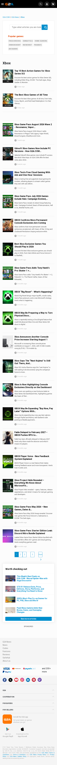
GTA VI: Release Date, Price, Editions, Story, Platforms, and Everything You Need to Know (30, 589)
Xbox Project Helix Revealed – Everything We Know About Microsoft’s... (29, 483)
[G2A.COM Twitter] (10, 680)
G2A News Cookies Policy (18, 756)
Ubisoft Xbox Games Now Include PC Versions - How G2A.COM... (32, 149)
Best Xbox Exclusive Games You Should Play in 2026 (30, 245)
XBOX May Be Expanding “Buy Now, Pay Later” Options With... (33, 410)
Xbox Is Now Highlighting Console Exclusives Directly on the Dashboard (32, 386)
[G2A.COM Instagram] (22, 680)
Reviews (6, 654)
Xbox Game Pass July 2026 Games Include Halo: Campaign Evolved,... (31, 197)
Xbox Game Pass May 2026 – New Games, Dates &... (31, 508)
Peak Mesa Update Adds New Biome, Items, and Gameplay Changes (29, 610)
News (5, 645)
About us (6, 661)
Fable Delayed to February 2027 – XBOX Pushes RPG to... (30, 433)
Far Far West (27, 45)
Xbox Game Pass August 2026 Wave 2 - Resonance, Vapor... (33, 125)
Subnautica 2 (28, 41)
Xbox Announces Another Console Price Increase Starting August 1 (31, 338)
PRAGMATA (38, 45)
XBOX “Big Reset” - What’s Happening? (33, 292)
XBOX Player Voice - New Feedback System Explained (31, 457)
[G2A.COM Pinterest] (34, 680)
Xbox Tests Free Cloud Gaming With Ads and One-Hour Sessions (32, 173)
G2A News (15, 17)
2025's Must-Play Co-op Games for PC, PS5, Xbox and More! (32, 599)
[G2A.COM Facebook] (5, 680)
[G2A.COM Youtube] (16, 680)
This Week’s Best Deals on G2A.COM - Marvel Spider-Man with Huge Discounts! (32, 578)
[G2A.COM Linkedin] (28, 680)
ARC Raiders (13, 49)
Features (6, 651)
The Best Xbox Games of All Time (31, 95)
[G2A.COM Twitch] (40, 680)
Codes (5, 648)
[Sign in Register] (47, 4)
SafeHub (6, 658)
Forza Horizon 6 (15, 41)
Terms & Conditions (19, 754)
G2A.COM (6, 17)
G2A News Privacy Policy (38, 754)
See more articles (28, 619)
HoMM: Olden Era (41, 41)
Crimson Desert (15, 45)
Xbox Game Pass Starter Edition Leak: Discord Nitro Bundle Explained (33, 532)
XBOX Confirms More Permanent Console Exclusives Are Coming (30, 221)
